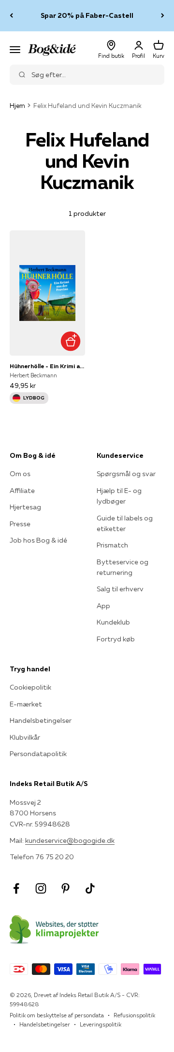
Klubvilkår (25, 737)
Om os (20, 473)
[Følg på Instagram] (40, 888)
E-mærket (26, 704)
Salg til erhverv (120, 589)
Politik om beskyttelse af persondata (57, 1015)
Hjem (17, 105)
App (103, 605)
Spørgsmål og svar (126, 473)
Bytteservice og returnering (122, 567)
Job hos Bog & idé (38, 540)
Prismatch (112, 545)
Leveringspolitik (100, 1024)
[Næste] (162, 16)
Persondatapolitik (38, 753)
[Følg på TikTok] (90, 888)
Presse (20, 523)
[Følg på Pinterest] (65, 888)
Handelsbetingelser (41, 720)
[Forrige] (11, 16)
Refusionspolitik (134, 1015)
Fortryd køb (116, 639)
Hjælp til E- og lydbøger (119, 496)
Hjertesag (25, 507)
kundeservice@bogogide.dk (70, 840)
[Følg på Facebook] (16, 888)
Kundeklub (113, 622)
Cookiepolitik (30, 687)
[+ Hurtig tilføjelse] (70, 341)
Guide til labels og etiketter (125, 523)
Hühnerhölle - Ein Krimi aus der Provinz (47, 366)
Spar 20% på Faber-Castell (87, 15)
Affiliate (22, 490)
